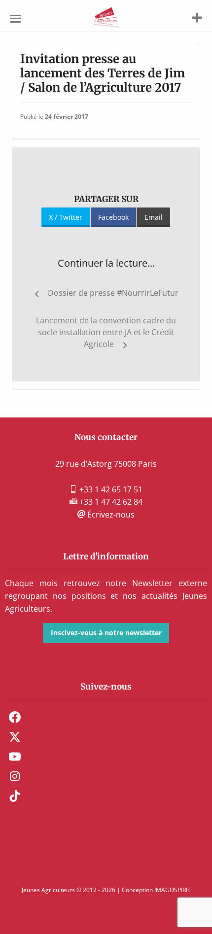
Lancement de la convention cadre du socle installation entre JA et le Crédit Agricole (106, 332)
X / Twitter (65, 217)
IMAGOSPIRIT (172, 890)
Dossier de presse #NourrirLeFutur (113, 292)
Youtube (15, 756)
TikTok (15, 796)
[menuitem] (106, 717)
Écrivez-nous (110, 514)
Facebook (113, 217)
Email (153, 217)
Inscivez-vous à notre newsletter (106, 632)
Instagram (15, 776)
